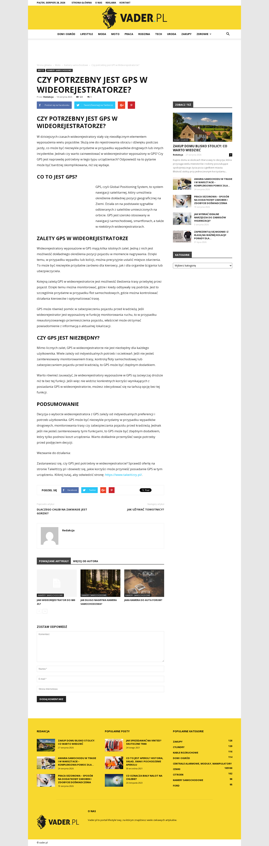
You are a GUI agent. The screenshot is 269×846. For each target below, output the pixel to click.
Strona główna (82, 2)
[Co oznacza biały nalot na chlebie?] (114, 780)
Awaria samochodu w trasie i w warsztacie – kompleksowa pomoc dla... (213, 182)
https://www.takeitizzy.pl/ (123, 475)
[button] (227, 34)
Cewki (176, 769)
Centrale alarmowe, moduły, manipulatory (202, 763)
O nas (98, 2)
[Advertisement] (134, 51)
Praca (129, 34)
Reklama (111, 2)
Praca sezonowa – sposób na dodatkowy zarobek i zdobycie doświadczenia (211, 200)
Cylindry (178, 747)
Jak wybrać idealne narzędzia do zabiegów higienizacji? (210, 217)
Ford (176, 785)
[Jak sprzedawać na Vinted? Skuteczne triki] (114, 745)
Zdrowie (202, 34)
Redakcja (48, 96)
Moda (102, 34)
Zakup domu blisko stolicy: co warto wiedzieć (200, 148)
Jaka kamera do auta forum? (143, 600)
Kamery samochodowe (59, 70)
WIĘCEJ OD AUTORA (85, 561)
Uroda (171, 34)
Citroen (178, 774)
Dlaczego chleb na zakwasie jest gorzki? (62, 511)
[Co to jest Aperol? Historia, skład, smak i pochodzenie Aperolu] (114, 762)
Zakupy (186, 34)
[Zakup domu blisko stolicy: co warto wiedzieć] (202, 127)
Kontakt (124, 2)
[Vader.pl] (134, 18)
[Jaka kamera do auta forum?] (144, 583)
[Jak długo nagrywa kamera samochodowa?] (100, 583)
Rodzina (144, 34)
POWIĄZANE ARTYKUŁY (54, 561)
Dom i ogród (66, 34)
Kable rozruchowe (185, 752)
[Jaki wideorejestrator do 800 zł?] (57, 583)
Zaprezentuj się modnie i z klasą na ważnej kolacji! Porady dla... (211, 235)
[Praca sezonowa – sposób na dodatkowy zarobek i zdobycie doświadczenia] (182, 201)
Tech (158, 34)
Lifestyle (86, 34)
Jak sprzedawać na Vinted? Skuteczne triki (143, 742)
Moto (115, 34)
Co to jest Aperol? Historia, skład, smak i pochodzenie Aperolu (144, 761)
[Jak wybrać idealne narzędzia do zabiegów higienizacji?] (182, 218)
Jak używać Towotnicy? (145, 509)
